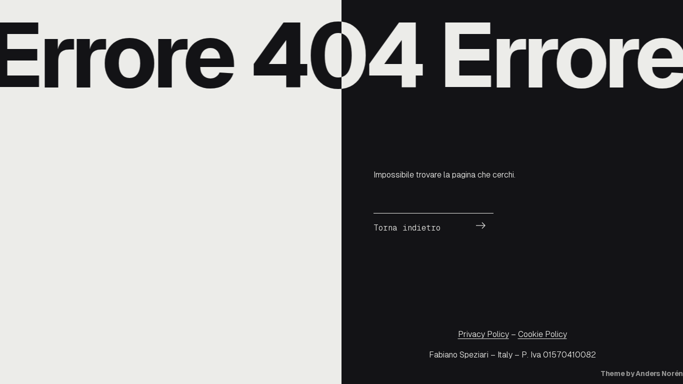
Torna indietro (407, 227)
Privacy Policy (483, 334)
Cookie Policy (542, 334)
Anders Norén (659, 374)
